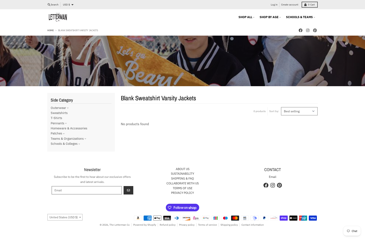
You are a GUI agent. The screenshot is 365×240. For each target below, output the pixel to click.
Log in (274, 4)
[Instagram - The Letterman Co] (308, 30)
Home (50, 30)
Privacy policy (187, 224)
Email (272, 177)
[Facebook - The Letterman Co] (300, 30)
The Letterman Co (119, 224)
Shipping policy (229, 224)
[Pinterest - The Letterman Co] (315, 30)
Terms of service (207, 224)
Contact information (252, 224)
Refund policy (168, 224)
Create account (289, 4)
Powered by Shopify (144, 224)
